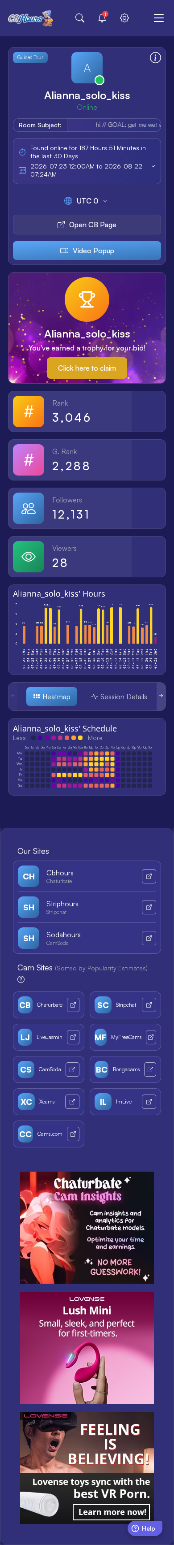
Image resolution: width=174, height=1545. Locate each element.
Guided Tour (30, 57)
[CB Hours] (30, 17)
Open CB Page (92, 224)
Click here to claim (87, 368)
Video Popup (93, 250)
